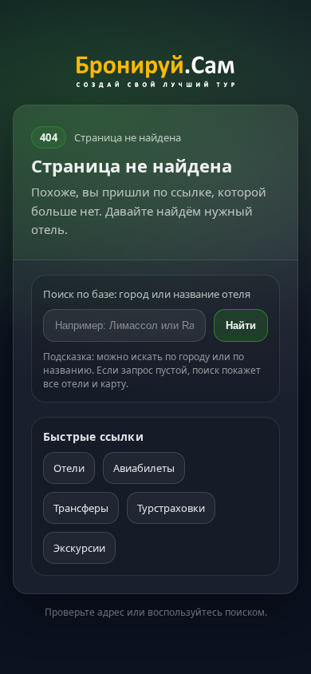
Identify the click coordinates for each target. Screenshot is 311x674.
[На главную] (156, 73)
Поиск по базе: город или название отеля (146, 294)
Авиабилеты (144, 468)
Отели (69, 468)
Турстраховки (171, 508)
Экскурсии (79, 548)
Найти (241, 325)
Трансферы (80, 508)
